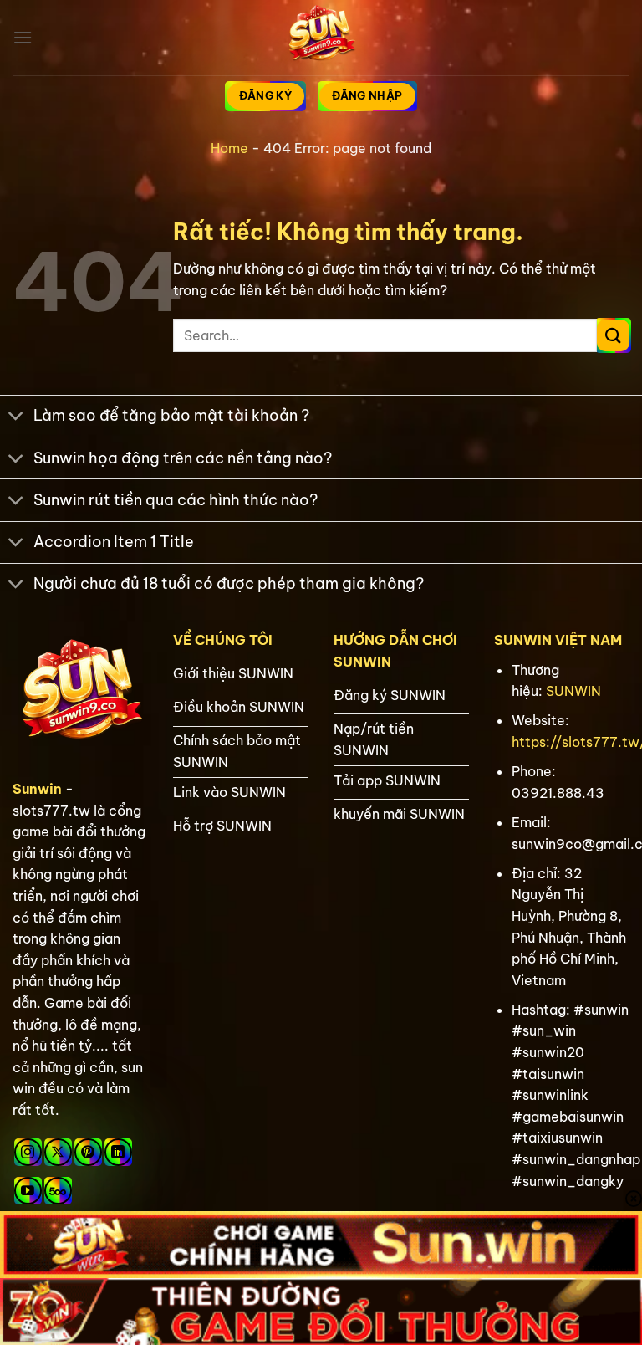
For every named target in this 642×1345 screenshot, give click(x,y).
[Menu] (23, 37)
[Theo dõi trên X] (58, 1152)
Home (229, 148)
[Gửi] (613, 336)
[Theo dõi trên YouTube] (28, 1190)
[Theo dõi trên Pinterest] (88, 1152)
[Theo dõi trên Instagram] (28, 1152)
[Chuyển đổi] (16, 418)
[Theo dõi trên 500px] (58, 1190)
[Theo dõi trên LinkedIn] (118, 1152)
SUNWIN (573, 691)
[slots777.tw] (321, 37)
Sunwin (37, 788)
